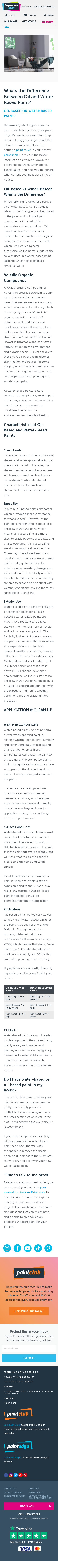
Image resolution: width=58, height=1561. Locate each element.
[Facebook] (6, 1475)
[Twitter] (16, 1475)
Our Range (10, 21)
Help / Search (27, 1506)
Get (29, 21)
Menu (49, 21)
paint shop (11, 155)
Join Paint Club (12, 1425)
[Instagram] (11, 1475)
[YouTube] (20, 1475)
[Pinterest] (25, 1475)
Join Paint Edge (12, 1457)
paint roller (23, 150)
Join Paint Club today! (29, 1311)
